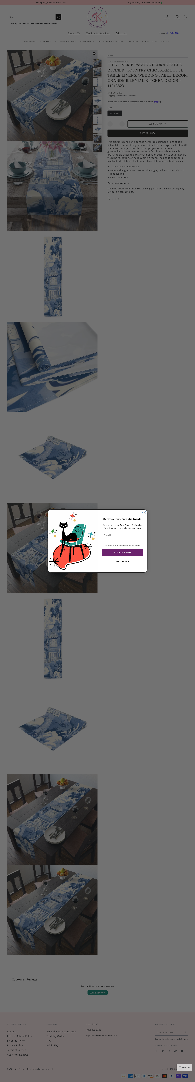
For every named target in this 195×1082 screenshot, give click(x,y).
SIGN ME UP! (122, 552)
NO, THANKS (122, 562)
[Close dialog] (144, 512)
